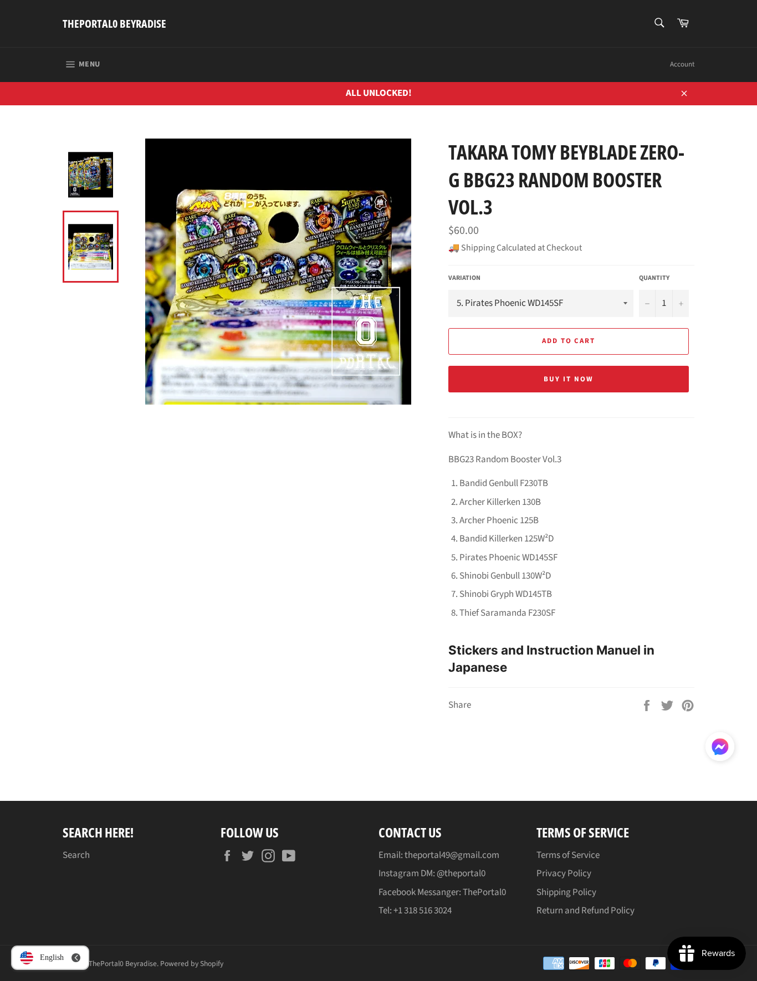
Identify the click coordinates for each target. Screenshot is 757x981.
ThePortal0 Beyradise (114, 23)
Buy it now (569, 379)
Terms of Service (568, 855)
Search (76, 855)
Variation (464, 278)
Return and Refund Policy (585, 910)
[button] (719, 748)
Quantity (654, 278)
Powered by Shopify (191, 963)
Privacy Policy (563, 873)
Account (682, 64)
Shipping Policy (566, 892)
